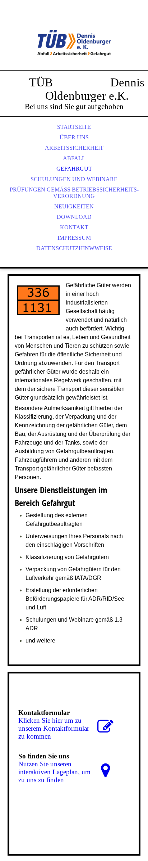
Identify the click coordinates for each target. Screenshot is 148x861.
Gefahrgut (74, 169)
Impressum (74, 238)
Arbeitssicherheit (74, 148)
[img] (74, 43)
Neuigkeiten (74, 206)
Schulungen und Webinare (74, 179)
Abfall (74, 158)
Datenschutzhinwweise (74, 248)
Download (74, 217)
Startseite (74, 127)
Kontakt (74, 227)
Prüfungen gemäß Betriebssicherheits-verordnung (74, 192)
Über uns (74, 137)
